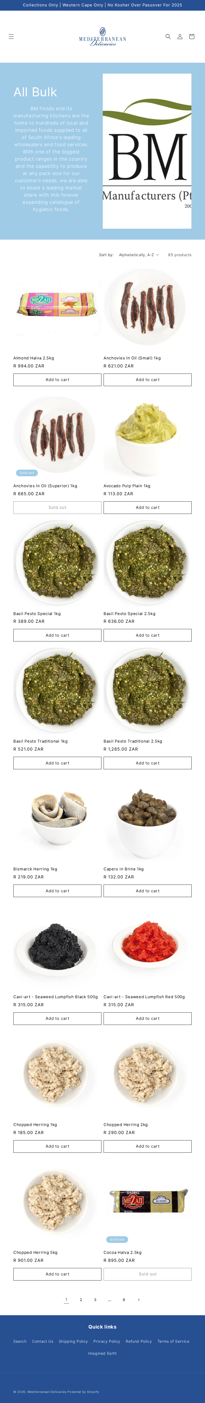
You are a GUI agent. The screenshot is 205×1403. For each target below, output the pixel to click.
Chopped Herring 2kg (126, 1124)
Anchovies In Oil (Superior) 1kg (45, 485)
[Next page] (138, 1300)
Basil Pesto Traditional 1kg (40, 741)
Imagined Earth (102, 1353)
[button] (11, 36)
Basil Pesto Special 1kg (37, 613)
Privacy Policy (106, 1341)
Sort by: (106, 254)
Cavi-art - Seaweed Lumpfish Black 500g (55, 996)
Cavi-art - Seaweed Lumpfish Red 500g (144, 996)
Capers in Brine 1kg (124, 869)
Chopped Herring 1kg (35, 1124)
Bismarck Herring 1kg (35, 869)
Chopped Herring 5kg (35, 1252)
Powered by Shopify (83, 1392)
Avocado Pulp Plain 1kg (127, 485)
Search (20, 1341)
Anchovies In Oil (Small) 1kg (132, 358)
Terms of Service (173, 1341)
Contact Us (42, 1341)
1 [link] (66, 1299)
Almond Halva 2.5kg (33, 358)
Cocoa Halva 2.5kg (123, 1252)
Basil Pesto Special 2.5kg (129, 613)
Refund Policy (139, 1341)
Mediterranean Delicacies (47, 1392)
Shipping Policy (73, 1341)
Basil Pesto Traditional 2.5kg (133, 741)
